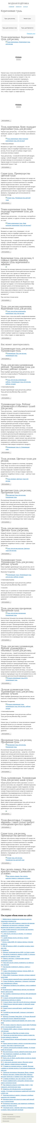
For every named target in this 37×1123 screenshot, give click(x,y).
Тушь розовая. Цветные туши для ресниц (18, 459)
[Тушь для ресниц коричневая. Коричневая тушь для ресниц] (18, 312)
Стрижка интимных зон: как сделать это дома (17, 1079)
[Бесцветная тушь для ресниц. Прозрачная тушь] (18, 496)
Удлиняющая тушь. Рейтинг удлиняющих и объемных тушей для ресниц (18, 406)
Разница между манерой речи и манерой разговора (19, 979)
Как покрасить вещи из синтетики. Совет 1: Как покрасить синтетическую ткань (17, 1086)
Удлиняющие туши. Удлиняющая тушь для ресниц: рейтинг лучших (17, 562)
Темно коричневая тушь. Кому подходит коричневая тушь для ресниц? (17, 211)
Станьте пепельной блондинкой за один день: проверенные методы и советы (16, 999)
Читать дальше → (6, 120)
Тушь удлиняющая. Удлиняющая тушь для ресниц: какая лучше (18, 779)
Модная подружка (18, 3)
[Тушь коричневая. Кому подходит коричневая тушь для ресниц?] (18, 140)
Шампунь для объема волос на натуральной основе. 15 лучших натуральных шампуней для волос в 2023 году (18, 1091)
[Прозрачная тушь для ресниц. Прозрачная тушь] (18, 746)
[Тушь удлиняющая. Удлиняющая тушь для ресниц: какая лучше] (18, 811)
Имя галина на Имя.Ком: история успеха (16, 1033)
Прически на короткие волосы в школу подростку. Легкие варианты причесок (18, 1036)
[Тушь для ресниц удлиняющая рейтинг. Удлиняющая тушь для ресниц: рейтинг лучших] (18, 382)
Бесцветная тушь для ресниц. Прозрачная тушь (16, 491)
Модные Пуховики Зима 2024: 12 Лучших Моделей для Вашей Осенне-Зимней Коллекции (18, 1017)
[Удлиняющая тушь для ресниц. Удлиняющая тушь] (18, 354)
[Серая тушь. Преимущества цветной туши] (18, 199)
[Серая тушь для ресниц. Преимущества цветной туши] (18, 859)
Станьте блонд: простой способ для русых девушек (19, 1002)
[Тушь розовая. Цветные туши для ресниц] (18, 480)
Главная (11, 7)
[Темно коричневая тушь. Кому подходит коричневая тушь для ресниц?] (18, 224)
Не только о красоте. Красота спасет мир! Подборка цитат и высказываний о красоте (18, 1026)
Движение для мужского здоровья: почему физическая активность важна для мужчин (15, 926)
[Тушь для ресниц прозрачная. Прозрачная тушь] (18, 614)
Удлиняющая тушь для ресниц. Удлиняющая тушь (17, 349)
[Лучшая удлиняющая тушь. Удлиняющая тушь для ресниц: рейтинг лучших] (18, 706)
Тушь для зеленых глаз (10, 28)
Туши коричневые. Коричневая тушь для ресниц (17, 38)
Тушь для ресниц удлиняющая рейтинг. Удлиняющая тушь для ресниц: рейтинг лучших (17, 367)
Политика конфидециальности (9, 1118)
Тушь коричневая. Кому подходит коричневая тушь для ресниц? (18, 128)
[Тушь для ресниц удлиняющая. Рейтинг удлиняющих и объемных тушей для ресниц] (18, 679)
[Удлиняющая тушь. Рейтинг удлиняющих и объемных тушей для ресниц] (18, 448)
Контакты (4, 1116)
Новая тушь (27, 18)
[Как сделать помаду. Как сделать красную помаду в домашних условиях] (18, 877)
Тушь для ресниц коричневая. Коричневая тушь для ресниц (16, 307)
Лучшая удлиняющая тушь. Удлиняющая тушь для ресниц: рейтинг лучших (17, 691)
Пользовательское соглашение (13, 1116)
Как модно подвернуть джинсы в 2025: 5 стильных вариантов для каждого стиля (18, 955)
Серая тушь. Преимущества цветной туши (15, 174)
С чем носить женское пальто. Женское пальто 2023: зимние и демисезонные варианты (17, 1063)
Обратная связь (6, 1121)
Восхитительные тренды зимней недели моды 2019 (19, 1052)
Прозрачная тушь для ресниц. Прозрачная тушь (16, 741)
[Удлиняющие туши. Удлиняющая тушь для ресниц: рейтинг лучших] (18, 576)
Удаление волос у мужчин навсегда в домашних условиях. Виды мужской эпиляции (17, 1109)
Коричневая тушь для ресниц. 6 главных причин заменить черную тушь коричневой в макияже (17, 261)
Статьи (25, 7)
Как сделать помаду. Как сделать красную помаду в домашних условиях (18, 871)
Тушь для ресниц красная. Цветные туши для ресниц (14, 529)
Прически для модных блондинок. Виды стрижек (18, 1072)
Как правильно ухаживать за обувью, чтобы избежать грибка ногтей (16, 1055)
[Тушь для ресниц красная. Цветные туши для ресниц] (18, 549)
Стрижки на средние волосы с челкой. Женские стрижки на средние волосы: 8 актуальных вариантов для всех (18, 1068)
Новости (19, 7)
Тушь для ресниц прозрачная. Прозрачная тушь (16, 609)
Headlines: (5, 950)
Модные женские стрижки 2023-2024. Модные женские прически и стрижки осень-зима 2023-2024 (17, 1075)
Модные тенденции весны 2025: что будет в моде (19, 952)
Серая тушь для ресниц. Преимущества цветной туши (16, 834)
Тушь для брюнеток (27, 28)
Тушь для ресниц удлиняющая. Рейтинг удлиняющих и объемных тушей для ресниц (17, 648)
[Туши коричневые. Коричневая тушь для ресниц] (18, 43)
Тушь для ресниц (9, 18)
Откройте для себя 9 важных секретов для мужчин (18, 923)
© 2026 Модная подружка (8, 1114)
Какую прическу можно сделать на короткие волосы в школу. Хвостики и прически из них (18, 1044)
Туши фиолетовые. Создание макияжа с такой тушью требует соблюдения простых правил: (17, 822)
